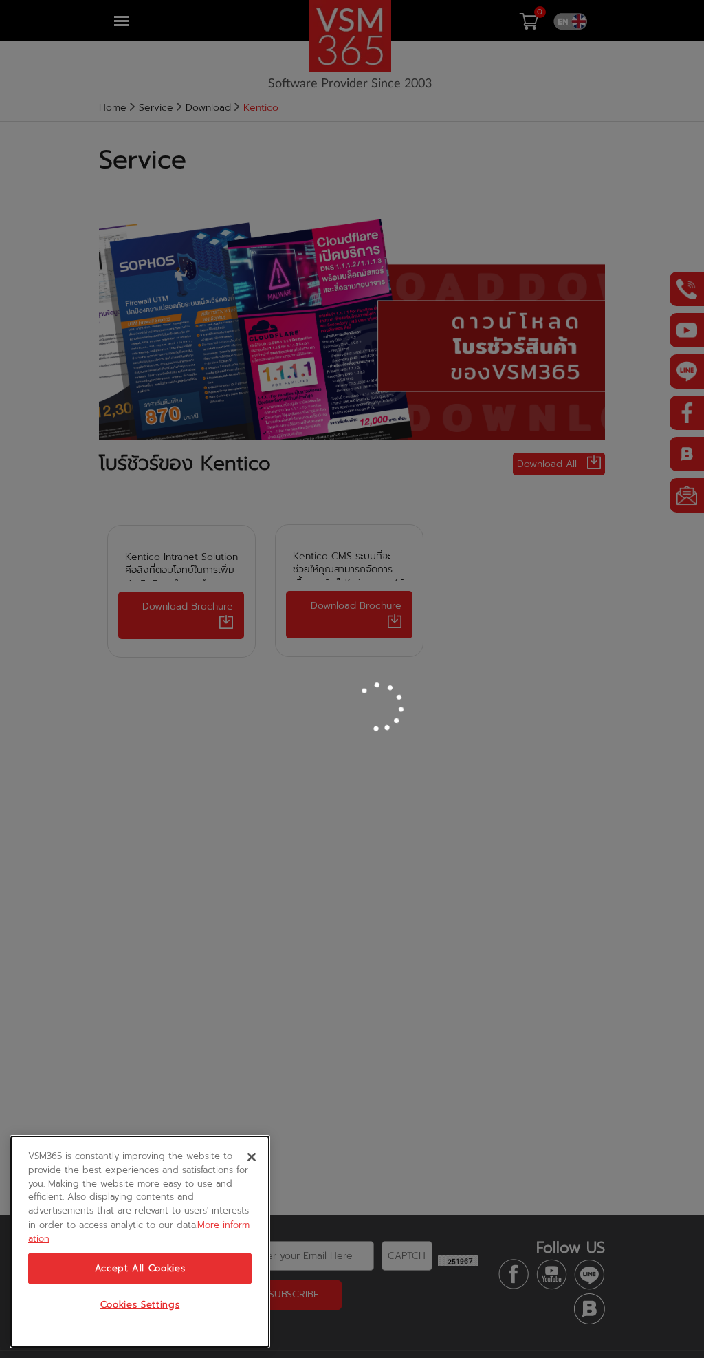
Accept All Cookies (140, 1268)
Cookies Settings (140, 1305)
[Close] (251, 1157)
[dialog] (140, 1241)
